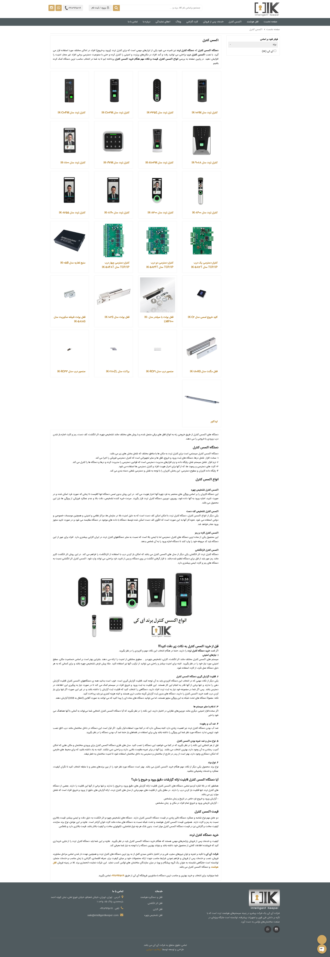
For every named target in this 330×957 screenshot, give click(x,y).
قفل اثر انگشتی (155, 903)
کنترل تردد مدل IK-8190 (116, 213)
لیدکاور (214, 421)
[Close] (322, 949)
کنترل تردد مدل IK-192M (116, 163)
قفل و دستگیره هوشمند (151, 897)
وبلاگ (178, 22)
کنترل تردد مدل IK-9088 (205, 163)
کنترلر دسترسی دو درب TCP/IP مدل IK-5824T (159, 265)
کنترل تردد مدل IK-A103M (159, 163)
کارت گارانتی (192, 22)
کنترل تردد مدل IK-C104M (71, 113)
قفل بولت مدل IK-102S (117, 317)
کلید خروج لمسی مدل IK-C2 (203, 317)
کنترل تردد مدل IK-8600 (205, 213)
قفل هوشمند (252, 22)
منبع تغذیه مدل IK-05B (72, 263)
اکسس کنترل (235, 22)
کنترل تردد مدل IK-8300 (160, 213)
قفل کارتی (157, 909)
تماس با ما (133, 22)
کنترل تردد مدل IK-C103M (115, 113)
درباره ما (146, 22)
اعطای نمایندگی (163, 22)
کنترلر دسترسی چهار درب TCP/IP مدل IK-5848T (115, 265)
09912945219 (74, 8)
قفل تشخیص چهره (153, 915)
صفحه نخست (270, 22)
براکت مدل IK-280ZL (117, 371)
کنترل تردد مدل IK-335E (160, 113)
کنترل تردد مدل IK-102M (205, 113)
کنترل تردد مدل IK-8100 (72, 163)
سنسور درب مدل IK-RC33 (71, 371)
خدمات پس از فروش (213, 22)
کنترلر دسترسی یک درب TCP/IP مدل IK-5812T (204, 265)
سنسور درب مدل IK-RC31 (159, 371)
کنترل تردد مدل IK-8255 (72, 213)
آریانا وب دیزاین (153, 950)
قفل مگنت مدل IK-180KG (204, 371)
